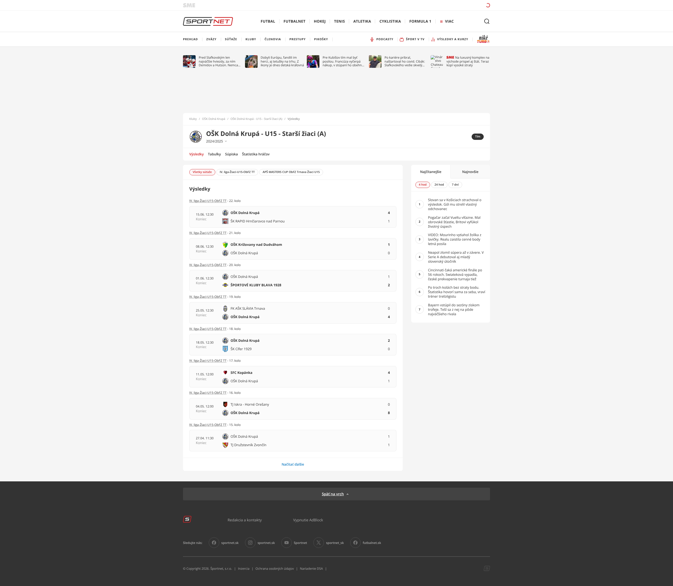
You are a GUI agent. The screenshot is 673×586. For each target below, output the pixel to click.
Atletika (362, 21)
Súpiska (231, 154)
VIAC (449, 21)
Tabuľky (214, 154)
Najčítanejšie (430, 171)
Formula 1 (420, 21)
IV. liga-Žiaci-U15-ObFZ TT (208, 200)
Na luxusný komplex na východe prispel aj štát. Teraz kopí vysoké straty (467, 61)
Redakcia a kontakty (245, 519)
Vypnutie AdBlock (308, 519)
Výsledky (196, 154)
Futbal (268, 21)
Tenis (339, 21)
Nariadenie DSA (311, 568)
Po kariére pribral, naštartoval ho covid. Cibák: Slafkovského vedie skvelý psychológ (405, 61)
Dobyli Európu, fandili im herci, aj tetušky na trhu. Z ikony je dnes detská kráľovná (282, 61)
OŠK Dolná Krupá (213, 119)
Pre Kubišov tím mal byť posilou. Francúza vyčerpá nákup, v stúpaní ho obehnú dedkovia (343, 61)
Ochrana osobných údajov (275, 568)
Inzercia (243, 568)
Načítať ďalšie (293, 464)
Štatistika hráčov (256, 154)
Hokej (320, 21)
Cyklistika (390, 21)
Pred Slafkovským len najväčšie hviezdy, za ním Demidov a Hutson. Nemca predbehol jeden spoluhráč (218, 61)
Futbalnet (294, 21)
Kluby (193, 119)
